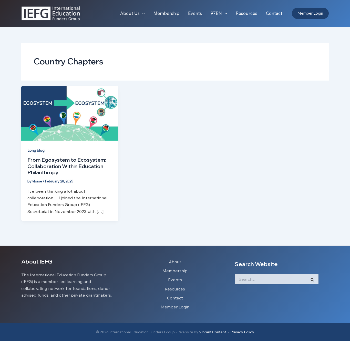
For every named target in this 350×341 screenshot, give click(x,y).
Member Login (175, 306)
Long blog (36, 150)
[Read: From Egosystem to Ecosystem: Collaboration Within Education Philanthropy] (69, 112)
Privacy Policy (242, 332)
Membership (175, 270)
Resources (175, 288)
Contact (175, 297)
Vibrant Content (212, 332)
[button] (142, 13)
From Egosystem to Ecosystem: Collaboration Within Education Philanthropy (66, 166)
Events (175, 279)
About (175, 261)
